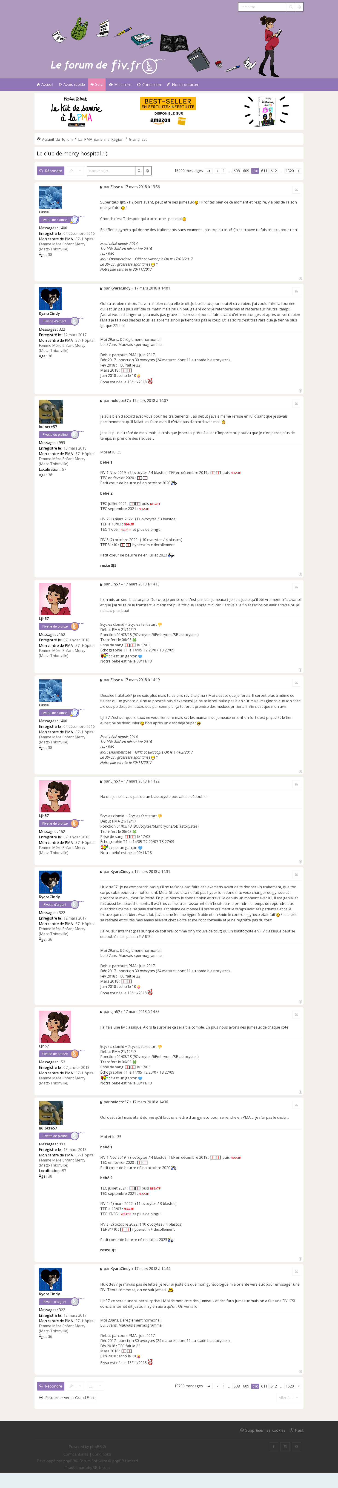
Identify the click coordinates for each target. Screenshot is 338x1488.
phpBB (69, 1460)
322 (62, 329)
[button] (209, 171)
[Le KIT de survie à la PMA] (169, 129)
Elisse (44, 212)
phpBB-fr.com (98, 1467)
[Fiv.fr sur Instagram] (285, 1446)
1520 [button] (290, 170)
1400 (63, 227)
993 (62, 442)
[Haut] (300, 278)
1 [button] (224, 170)
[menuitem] (120, 84)
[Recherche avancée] (299, 7)
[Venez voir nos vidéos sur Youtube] (296, 1446)
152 (62, 634)
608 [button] (237, 170)
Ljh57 (44, 618)
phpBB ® (98, 1446)
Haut (299, 1430)
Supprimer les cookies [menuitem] (265, 1430)
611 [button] (264, 170)
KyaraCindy (49, 313)
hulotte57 (48, 426)
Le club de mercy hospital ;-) (72, 153)
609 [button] (246, 170)
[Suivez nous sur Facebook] (273, 1446)
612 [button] (274, 170)
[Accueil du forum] (169, 45)
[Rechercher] (291, 7)
